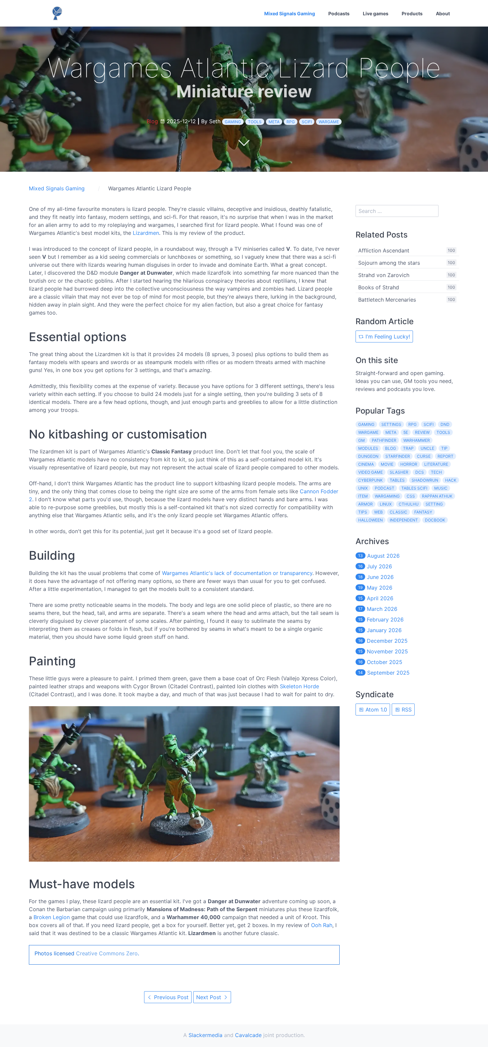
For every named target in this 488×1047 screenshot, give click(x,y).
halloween (370, 520)
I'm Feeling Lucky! (387, 336)
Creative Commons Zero (107, 953)
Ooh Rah (321, 925)
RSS (406, 709)
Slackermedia (205, 1035)
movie (387, 464)
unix (363, 488)
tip (444, 448)
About (443, 13)
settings (391, 424)
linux (386, 504)
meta (274, 121)
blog (390, 448)
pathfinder (384, 440)
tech (436, 472)
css (411, 496)
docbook (435, 520)
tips (362, 512)
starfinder (397, 456)
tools (255, 121)
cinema (366, 464)
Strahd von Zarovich (383, 275)
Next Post (209, 997)
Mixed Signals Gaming (289, 13)
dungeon (368, 456)
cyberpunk (370, 480)
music (440, 488)
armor (365, 504)
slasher (399, 472)
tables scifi (414, 488)
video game (370, 472)
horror (408, 464)
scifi (307, 121)
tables (397, 480)
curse (424, 456)
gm (361, 440)
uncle (427, 448)
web (378, 512)
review (422, 432)
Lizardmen (146, 233)
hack (450, 480)
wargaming (387, 496)
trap (408, 448)
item (363, 496)
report (445, 456)
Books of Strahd (378, 287)
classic (398, 512)
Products (412, 13)
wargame (329, 121)
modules (368, 448)
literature (436, 464)
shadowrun (425, 480)
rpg (290, 121)
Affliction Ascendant (383, 250)
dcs (419, 472)
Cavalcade (248, 1035)
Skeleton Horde (299, 686)
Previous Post (170, 997)
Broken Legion (52, 917)
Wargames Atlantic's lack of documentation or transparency (237, 573)
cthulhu (409, 504)
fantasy (423, 512)
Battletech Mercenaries (387, 299)
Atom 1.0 (375, 709)
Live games (375, 13)
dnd (445, 424)
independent (404, 520)
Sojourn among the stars (389, 262)
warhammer (416, 440)
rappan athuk (437, 496)
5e (405, 432)
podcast (384, 488)
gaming (233, 121)
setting (434, 504)
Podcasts (339, 13)
